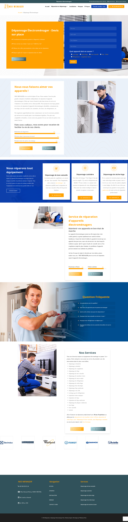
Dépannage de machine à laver (89, 504)
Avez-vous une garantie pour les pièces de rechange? (93, 307)
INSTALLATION (53, 495)
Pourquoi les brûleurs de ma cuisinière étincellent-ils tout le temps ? (95, 325)
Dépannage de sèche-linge (65, 174)
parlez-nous (58, 190)
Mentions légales (68, 517)
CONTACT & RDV (53, 504)
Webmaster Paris (82, 517)
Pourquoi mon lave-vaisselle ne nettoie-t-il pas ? (92, 316)
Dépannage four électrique (95, 174)
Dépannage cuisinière (86, 490)
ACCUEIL (51, 486)
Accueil (20, 12)
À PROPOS (51, 490)
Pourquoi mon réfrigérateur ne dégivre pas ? (91, 320)
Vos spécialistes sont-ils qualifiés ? (89, 303)
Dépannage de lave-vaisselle (88, 486)
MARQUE (51, 500)
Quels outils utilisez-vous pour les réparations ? (92, 312)
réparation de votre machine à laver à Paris (86, 417)
